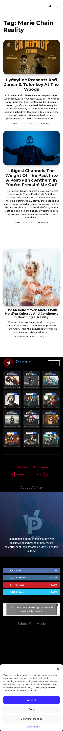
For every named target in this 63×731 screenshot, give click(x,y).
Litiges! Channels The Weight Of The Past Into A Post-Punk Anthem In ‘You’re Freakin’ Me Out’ (31, 177)
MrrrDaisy (29, 222)
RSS (39, 474)
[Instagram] (34, 467)
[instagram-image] (12, 380)
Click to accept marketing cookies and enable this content (31, 609)
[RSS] (31, 475)
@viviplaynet (23, 361)
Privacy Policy (33, 726)
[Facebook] (13, 467)
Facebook (23, 467)
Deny (31, 709)
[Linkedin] (12, 475)
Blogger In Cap (29, 124)
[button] (58, 668)
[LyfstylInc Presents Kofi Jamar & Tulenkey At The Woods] (31, 57)
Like (55, 570)
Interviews (20, 337)
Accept (31, 700)
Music (18, 222)
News (16, 124)
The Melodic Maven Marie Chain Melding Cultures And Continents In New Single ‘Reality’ (31, 313)
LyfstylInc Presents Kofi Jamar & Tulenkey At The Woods (31, 84)
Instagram (44, 467)
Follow (53, 363)
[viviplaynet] (19, 6)
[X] (47, 475)
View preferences (31, 718)
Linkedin (21, 474)
